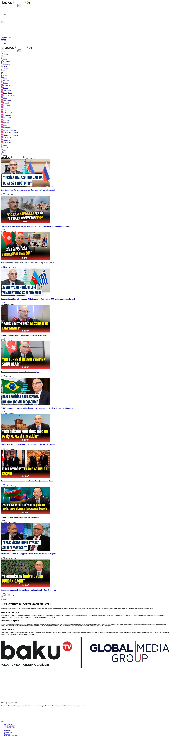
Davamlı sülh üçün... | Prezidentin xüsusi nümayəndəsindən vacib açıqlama (28, 444)
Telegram (3, 40)
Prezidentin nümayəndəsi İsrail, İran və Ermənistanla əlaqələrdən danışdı (27, 263)
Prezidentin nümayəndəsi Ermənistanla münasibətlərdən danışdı (24, 335)
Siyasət (3, 193)
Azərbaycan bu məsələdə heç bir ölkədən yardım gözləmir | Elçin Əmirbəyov (28, 590)
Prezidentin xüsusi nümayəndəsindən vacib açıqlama (20, 517)
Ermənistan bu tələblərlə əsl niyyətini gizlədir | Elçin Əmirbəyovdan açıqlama (28, 554)
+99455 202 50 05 (9, 726)
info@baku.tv (8, 724)
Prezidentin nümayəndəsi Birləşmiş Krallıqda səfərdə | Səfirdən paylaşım (27, 481)
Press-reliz (7, 734)
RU (5, 43)
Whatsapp (3, 39)
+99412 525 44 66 (9, 727)
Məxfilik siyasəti (8, 732)
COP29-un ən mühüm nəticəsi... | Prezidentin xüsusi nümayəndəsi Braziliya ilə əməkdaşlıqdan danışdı (37, 408)
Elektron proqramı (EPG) (11, 735)
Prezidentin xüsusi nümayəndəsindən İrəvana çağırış (20, 372)
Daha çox (3, 599)
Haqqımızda (7, 730)
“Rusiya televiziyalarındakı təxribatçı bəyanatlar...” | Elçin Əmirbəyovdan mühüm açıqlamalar (35, 226)
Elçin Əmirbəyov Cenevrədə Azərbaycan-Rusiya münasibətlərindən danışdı (28, 190)
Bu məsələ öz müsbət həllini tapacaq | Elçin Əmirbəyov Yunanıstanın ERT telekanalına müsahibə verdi (38, 299)
